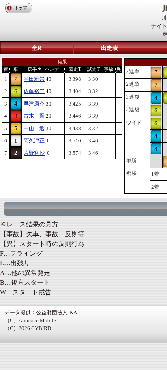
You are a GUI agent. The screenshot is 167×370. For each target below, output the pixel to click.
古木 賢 (34, 116)
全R (36, 48)
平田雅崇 (34, 79)
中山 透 (34, 128)
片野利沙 (34, 153)
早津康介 (34, 104)
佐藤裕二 (34, 91)
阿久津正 (34, 140)
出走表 (109, 48)
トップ (21, 8)
